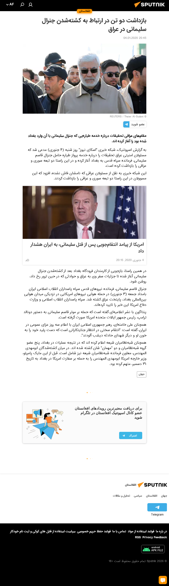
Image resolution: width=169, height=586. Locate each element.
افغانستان (151, 495)
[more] (27, 260)
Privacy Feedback (154, 538)
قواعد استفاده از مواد (141, 531)
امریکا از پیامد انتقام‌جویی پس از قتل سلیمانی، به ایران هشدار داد (87, 248)
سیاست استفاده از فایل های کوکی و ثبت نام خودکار (42, 531)
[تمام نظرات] (163, 580)
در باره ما (161, 531)
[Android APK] (153, 550)
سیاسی (138, 495)
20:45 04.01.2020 (134, 38)
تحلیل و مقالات (121, 495)
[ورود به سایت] (30, 4)
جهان (141, 374)
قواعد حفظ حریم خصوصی (94, 531)
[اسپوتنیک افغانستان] (151, 9)
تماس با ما (119, 532)
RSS (138, 537)
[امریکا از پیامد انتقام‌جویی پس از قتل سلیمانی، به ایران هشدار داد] (84, 212)
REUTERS (116, 116)
